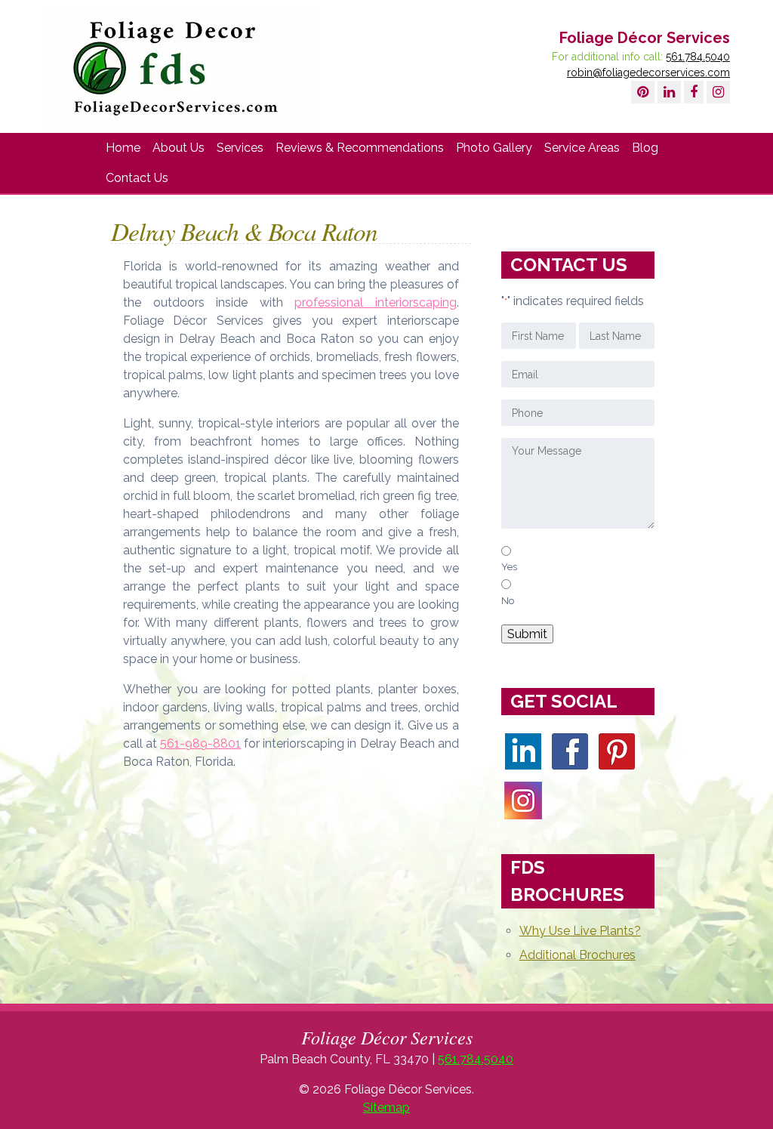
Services (240, 147)
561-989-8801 (200, 743)
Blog (645, 147)
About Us (178, 147)
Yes (509, 566)
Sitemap (386, 1107)
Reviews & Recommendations (360, 147)
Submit (527, 634)
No (508, 600)
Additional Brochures (577, 955)
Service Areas (582, 147)
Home (123, 147)
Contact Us (137, 178)
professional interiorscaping (375, 302)
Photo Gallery (494, 147)
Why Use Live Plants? (580, 931)
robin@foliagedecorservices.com (648, 72)
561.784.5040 (698, 57)
